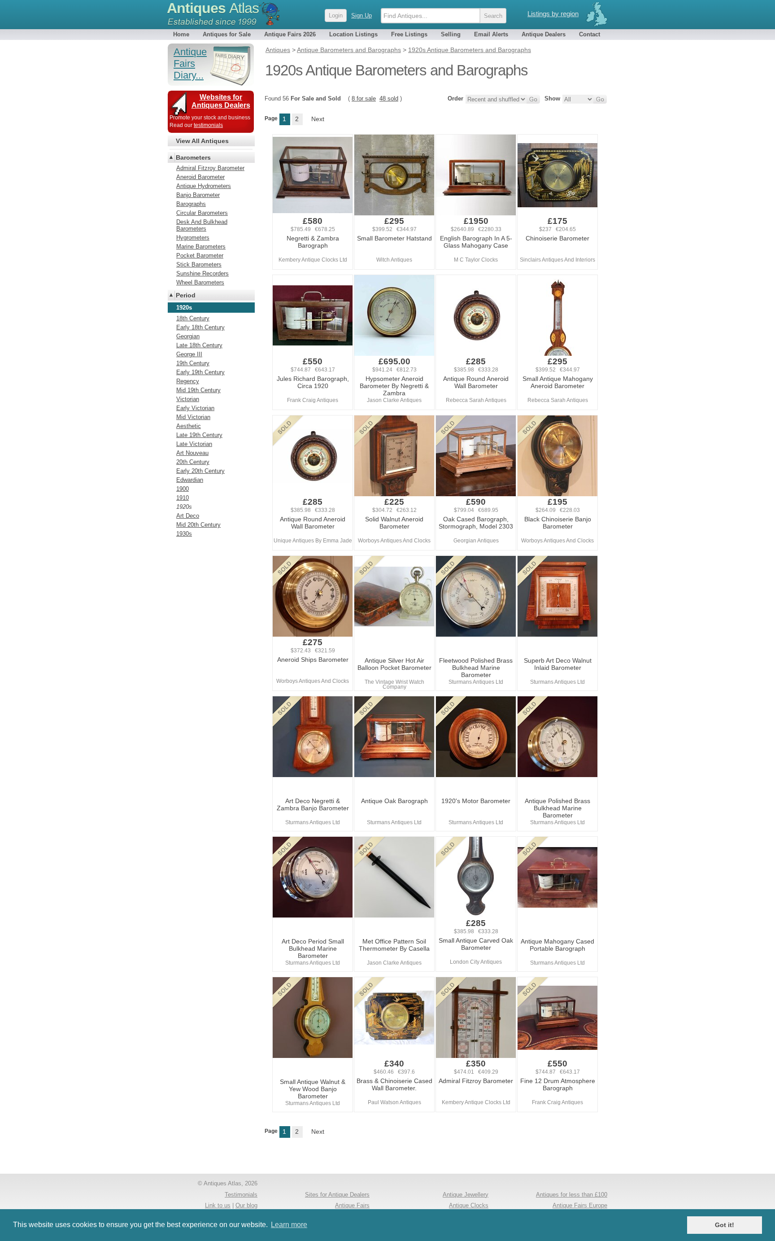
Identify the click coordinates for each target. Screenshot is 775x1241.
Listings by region (553, 13)
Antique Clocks (468, 1205)
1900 (182, 488)
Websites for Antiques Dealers (221, 101)
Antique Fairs (352, 1205)
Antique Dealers (544, 34)
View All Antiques (202, 140)
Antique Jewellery (465, 1194)
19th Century (192, 363)
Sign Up (361, 15)
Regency (187, 381)
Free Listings (409, 34)
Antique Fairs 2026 (290, 34)
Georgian (188, 336)
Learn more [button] (289, 1224)
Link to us (218, 1205)
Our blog (246, 1205)
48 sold (388, 98)
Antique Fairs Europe (580, 1205)
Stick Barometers (199, 264)
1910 (182, 497)
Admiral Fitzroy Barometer (210, 168)
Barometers (193, 157)
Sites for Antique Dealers (337, 1194)
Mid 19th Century (198, 390)
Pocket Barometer (199, 255)
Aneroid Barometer (200, 177)
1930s (184, 533)
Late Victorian (194, 444)
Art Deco (187, 515)
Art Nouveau (192, 453)
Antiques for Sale (227, 34)
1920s (184, 506)
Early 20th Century (200, 471)
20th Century (192, 462)
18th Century (192, 318)
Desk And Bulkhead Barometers (201, 225)
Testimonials (241, 1194)
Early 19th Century (200, 372)
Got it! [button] (724, 1224)
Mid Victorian (193, 417)
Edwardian (189, 479)
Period (186, 295)
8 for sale (364, 98)
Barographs (191, 204)
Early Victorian (195, 408)
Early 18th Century (200, 327)
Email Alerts (491, 34)
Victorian (187, 399)
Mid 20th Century (198, 524)
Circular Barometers (202, 213)
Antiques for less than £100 (571, 1194)
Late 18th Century (199, 345)
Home (181, 34)
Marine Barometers (201, 246)
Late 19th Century (199, 435)
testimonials (208, 125)
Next (317, 118)
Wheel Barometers (200, 282)
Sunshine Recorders (202, 273)
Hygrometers (192, 237)
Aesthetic (188, 426)
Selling (451, 34)
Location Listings (353, 34)
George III (189, 354)
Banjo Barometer (198, 195)
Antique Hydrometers (203, 186)
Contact (589, 34)
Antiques (213, 8)
